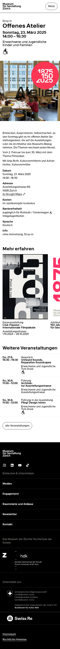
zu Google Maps (14, 194)
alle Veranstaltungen (17, 425)
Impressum (9, 634)
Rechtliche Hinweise (15, 639)
